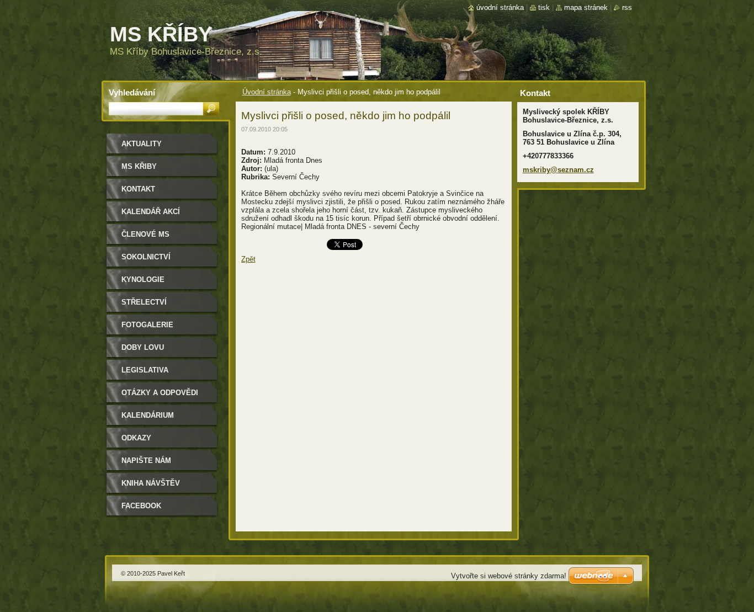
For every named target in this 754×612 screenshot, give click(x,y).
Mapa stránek (586, 7)
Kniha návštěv (150, 483)
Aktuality (141, 144)
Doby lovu (142, 347)
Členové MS (145, 234)
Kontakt (138, 189)
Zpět (248, 259)
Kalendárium (147, 415)
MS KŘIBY (139, 166)
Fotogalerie (147, 325)
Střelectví (144, 302)
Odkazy (136, 438)
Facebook (141, 506)
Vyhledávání (132, 92)
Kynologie (142, 279)
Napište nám (146, 460)
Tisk (544, 7)
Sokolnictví (146, 257)
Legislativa (144, 370)
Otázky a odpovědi (159, 393)
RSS (627, 7)
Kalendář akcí (150, 211)
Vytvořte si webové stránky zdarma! (508, 576)
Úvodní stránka (266, 92)
